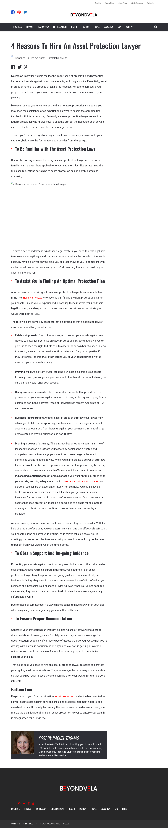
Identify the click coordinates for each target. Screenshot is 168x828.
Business (17, 26)
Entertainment (60, 26)
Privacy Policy (122, 3)
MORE (128, 26)
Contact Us (150, 3)
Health (74, 26)
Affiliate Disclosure (137, 3)
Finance (29, 26)
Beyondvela (46, 824)
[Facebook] (13, 12)
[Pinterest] (19, 12)
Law (119, 26)
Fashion (85, 26)
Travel (96, 26)
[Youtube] (33, 803)
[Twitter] (25, 12)
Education (108, 26)
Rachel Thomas (65, 738)
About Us (98, 3)
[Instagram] (29, 803)
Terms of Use (109, 3)
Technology (43, 26)
